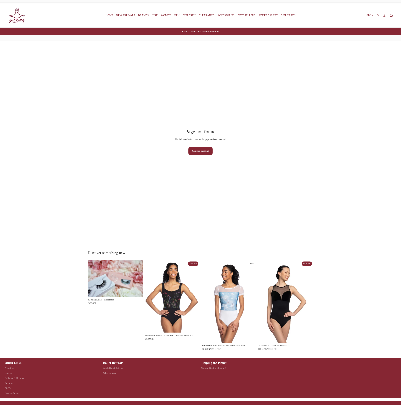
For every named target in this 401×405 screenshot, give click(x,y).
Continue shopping (200, 151)
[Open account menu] (384, 15)
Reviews (9, 383)
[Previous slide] (92, 278)
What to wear (109, 373)
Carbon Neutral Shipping (213, 368)
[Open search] (377, 15)
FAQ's (8, 388)
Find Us (8, 373)
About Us (9, 368)
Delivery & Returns (14, 378)
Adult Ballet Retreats (113, 368)
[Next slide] (138, 278)
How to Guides (12, 393)
